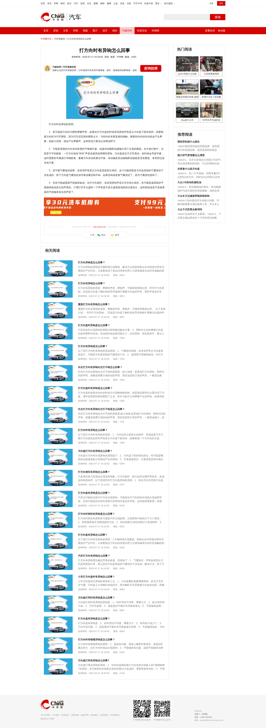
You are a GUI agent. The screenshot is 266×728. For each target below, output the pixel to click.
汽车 (76, 3)
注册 (211, 3)
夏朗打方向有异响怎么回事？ (94, 304)
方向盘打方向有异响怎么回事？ (95, 451)
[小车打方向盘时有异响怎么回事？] (58, 576)
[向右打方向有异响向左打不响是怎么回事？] (58, 408)
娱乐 (69, 3)
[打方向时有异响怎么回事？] (58, 429)
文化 (89, 3)
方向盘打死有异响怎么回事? (93, 660)
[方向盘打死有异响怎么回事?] (58, 660)
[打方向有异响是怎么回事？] (58, 345)
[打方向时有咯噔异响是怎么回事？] (58, 639)
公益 (115, 3)
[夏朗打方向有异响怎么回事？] (58, 304)
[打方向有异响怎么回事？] (58, 283)
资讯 (49, 3)
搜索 (218, 17)
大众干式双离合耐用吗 (189, 209)
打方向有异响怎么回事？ (91, 283)
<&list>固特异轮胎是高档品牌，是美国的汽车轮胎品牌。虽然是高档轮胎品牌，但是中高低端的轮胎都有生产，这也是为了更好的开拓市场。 (198, 148)
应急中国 (148, 3)
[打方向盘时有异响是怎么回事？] (58, 387)
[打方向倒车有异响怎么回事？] (58, 471)
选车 (105, 30)
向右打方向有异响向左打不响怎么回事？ (100, 367)
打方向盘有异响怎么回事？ (93, 534)
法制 (129, 3)
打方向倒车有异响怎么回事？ (94, 472)
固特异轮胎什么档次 (188, 141)
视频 (85, 30)
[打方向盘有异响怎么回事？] (58, 534)
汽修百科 (127, 30)
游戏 (82, 3)
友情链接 (104, 715)
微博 (117, 235)
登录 (221, 3)
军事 (56, 3)
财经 (62, 3)
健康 (109, 3)
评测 (75, 30)
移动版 (221, 30)
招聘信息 (75, 715)
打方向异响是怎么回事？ (91, 262)
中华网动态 (115, 715)
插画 (102, 3)
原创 (55, 30)
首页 (43, 3)
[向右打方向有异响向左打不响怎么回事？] (58, 366)
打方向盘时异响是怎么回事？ (94, 325)
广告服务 (56, 715)
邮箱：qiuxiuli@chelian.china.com (209, 720)
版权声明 (85, 715)
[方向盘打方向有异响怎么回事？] (58, 450)
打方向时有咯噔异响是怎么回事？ (96, 639)
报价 (114, 30)
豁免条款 (94, 715)
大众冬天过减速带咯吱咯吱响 (193, 196)
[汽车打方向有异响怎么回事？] (58, 555)
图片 (95, 30)
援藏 (96, 3)
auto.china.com (99, 227)
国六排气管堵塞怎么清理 (191, 155)
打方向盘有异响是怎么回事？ (94, 493)
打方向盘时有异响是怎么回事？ (95, 388)
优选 (122, 3)
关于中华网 (45, 715)
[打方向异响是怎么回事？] (58, 262)
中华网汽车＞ (47, 39)
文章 (65, 30)
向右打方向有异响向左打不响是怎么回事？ (101, 409)
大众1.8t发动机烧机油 (189, 182)
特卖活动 (142, 30)
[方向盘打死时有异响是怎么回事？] (58, 597)
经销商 (155, 30)
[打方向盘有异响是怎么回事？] (58, 492)
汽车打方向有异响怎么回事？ (94, 555)
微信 (103, 235)
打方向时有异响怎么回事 (79, 39)
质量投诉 (210, 30)
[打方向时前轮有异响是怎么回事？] (58, 513)
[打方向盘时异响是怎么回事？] (58, 324)
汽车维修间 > (60, 39)
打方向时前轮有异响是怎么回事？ (96, 513)
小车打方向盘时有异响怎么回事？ (96, 576)
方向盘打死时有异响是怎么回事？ (96, 597)
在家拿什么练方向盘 (188, 168)
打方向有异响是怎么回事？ (93, 346)
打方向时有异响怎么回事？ (93, 430)
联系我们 (65, 715)
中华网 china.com (54, 17)
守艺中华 (137, 3)
